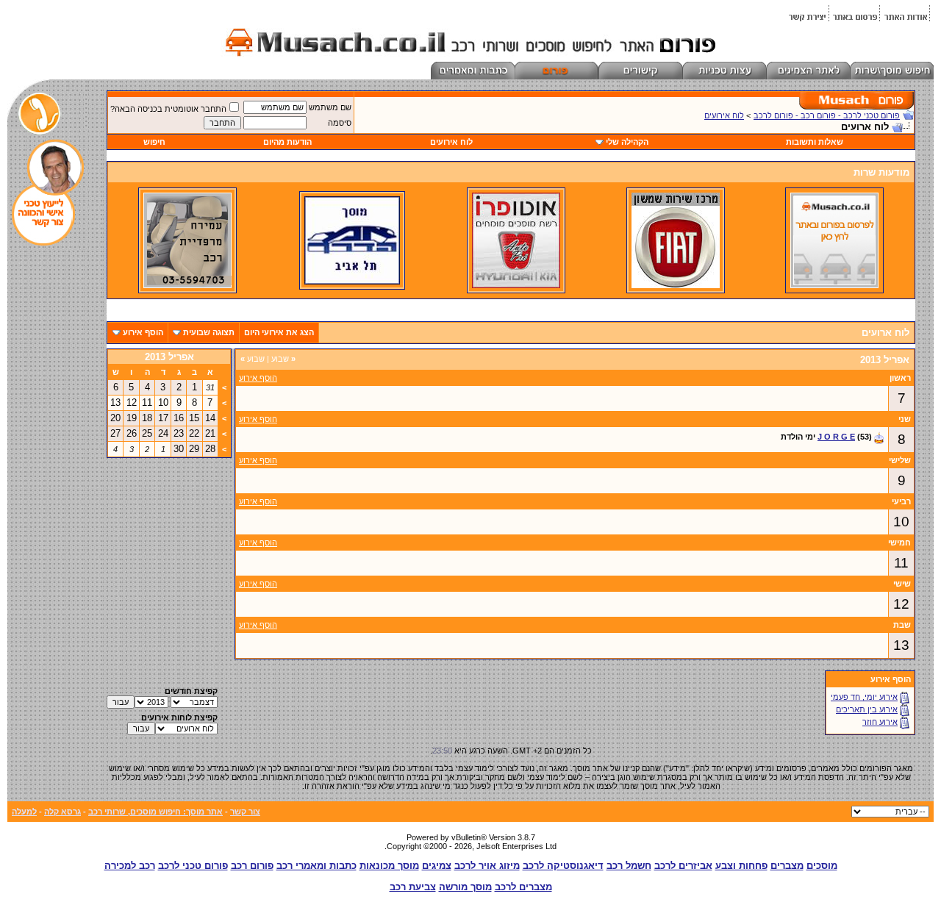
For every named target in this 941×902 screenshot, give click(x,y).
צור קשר (245, 811)
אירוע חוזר (880, 721)
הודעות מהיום (287, 141)
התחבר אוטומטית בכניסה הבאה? (168, 108)
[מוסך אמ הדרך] (352, 281)
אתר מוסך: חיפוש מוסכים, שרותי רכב (155, 811)
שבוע (283, 358)
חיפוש (154, 141)
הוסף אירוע (143, 332)
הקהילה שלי (627, 141)
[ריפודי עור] (187, 285)
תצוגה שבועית (209, 332)
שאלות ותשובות (814, 141)
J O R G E (836, 436)
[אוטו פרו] (516, 285)
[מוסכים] (834, 285)
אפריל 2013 (169, 356)
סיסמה (339, 122)
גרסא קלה (62, 811)
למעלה (24, 811)
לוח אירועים (724, 115)
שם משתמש (330, 107)
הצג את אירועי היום (279, 332)
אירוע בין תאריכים (867, 709)
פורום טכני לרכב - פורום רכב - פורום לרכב (827, 115)
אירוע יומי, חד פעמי (864, 696)
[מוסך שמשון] (675, 285)
